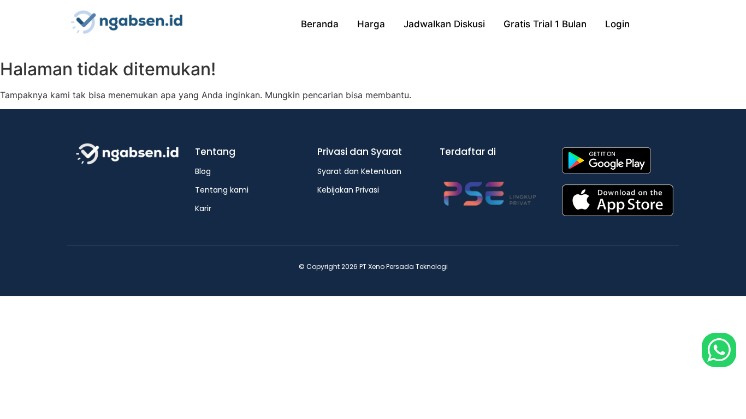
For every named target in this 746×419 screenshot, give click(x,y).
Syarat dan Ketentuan (359, 171)
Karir (203, 208)
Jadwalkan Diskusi (444, 24)
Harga (371, 24)
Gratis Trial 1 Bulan (545, 24)
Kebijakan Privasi (348, 189)
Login (617, 24)
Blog (203, 171)
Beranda (320, 24)
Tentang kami (221, 189)
